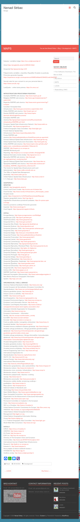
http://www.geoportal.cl (22, 230)
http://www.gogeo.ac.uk (20, 270)
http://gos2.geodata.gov (24, 217)
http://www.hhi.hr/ (28, 342)
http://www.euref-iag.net (17, 296)
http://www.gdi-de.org (40, 139)
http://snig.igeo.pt (23, 254)
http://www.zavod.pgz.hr (18, 207)
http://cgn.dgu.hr (27, 198)
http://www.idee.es (39, 161)
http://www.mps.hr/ (15, 377)
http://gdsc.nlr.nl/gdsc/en (28, 248)
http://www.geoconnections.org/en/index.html (28, 109)
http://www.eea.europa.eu (33, 300)
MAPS (57, 82)
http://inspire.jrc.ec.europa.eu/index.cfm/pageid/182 (28, 152)
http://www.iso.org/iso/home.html (25, 355)
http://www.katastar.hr (19, 446)
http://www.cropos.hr (17, 431)
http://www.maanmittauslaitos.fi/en (24, 133)
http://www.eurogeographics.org (26, 298)
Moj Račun (46, 471)
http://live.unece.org (43, 407)
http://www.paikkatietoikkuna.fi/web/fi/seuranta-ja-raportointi (28, 137)
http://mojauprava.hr (19, 385)
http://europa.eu (16, 433)
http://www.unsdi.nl (38, 177)
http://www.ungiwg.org (15, 418)
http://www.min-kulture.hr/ (25, 368)
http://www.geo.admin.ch (27, 265)
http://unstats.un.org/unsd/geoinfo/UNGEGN (25, 409)
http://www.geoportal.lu (28, 241)
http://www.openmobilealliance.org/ (29, 392)
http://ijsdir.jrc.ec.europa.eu (20, 444)
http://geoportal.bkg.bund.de (28, 244)
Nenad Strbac (13, 7)
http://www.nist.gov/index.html (21, 390)
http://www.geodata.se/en (26, 263)
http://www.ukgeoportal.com (23, 268)
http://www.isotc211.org (19, 357)
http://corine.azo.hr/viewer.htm (32, 189)
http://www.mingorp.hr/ (43, 366)
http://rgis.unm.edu (15, 279)
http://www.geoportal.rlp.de (39, 246)
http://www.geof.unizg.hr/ (24, 324)
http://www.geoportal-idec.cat (36, 261)
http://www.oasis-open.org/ (20, 398)
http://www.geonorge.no (26, 250)
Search (56, 61)
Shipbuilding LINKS (61, 89)
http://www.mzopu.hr (19, 383)
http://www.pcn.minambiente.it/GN (27, 233)
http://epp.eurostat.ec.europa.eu (20, 320)
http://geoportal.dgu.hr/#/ (19, 69)
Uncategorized (28, 463)
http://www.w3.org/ (29, 423)
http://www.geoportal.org (24, 219)
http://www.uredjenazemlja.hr (24, 453)
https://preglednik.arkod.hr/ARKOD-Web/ (21, 65)
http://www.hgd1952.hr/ (30, 344)
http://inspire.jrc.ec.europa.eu (19, 148)
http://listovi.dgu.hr (19, 451)
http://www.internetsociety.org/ (24, 359)
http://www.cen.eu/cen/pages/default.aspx (29, 289)
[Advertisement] (40, 29)
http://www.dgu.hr (28, 291)
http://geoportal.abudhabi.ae (28, 224)
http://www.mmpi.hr (38, 370)
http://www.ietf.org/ (32, 350)
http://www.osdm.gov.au (19, 174)
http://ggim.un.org (18, 414)
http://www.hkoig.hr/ (42, 326)
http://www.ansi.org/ (35, 285)
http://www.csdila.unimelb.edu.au (24, 170)
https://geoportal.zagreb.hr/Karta (23, 209)
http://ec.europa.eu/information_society (22, 315)
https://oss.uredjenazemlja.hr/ (31, 61)
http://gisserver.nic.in (34, 155)
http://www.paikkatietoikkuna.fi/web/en (29, 235)
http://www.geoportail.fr (26, 237)
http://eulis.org (32, 302)
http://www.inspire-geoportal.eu (27, 272)
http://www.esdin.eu (40, 124)
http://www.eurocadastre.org (17, 403)
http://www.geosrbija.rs (23, 257)
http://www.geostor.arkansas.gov (33, 228)
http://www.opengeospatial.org (33, 394)
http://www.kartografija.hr (32, 346)
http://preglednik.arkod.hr (17, 187)
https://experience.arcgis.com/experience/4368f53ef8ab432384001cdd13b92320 (30, 77)
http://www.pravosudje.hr (28, 379)
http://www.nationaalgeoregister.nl (39, 274)
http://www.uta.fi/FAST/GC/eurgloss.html (26, 440)
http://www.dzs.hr (27, 293)
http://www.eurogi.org (18, 311)
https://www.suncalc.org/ (11, 83)
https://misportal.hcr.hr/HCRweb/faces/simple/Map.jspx (26, 196)
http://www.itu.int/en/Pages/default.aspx (21, 363)
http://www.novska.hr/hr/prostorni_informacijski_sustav (31, 191)
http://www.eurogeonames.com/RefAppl (28, 215)
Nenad (8, 463)
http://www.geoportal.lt (23, 239)
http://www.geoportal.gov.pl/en (27, 252)
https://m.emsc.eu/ (32, 87)
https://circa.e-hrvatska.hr (17, 429)
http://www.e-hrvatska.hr (25, 405)
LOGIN (7, 471)
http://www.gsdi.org (40, 142)
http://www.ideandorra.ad (25, 226)
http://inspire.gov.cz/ (30, 111)
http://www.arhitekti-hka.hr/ (31, 348)
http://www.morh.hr (23, 372)
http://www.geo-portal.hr (24, 222)
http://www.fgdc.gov (35, 128)
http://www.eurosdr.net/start (20, 318)
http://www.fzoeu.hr (42, 322)
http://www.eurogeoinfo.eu (21, 126)
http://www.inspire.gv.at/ (33, 96)
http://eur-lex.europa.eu (18, 435)
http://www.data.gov (20, 179)
